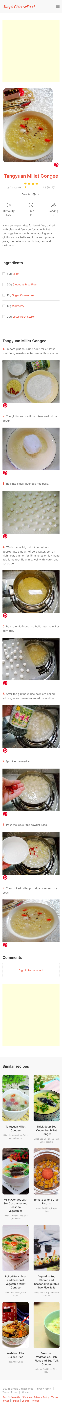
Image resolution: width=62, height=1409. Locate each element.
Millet (16, 273)
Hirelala (16, 1400)
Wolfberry (18, 306)
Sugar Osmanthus (23, 295)
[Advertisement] (31, 51)
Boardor (26, 1400)
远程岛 (35, 1400)
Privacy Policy (43, 1388)
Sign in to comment (31, 970)
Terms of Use (9, 1392)
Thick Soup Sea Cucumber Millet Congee (46, 1130)
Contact (26, 1392)
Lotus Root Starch (24, 316)
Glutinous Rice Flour (25, 284)
